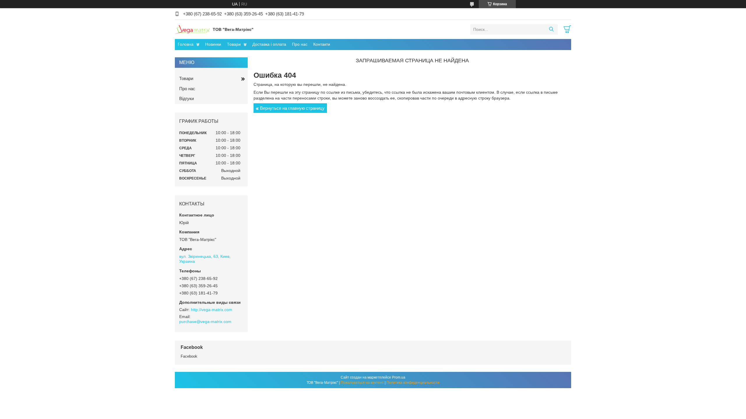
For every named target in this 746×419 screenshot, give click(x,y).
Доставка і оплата (269, 44)
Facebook (189, 356)
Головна (185, 44)
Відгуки (186, 98)
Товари (234, 44)
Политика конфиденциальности (412, 383)
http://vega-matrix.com (211, 309)
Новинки (213, 44)
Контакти (321, 44)
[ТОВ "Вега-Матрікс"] (192, 29)
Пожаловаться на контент (362, 383)
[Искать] (551, 29)
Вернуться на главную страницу (292, 108)
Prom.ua (398, 377)
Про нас (299, 44)
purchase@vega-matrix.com (205, 321)
